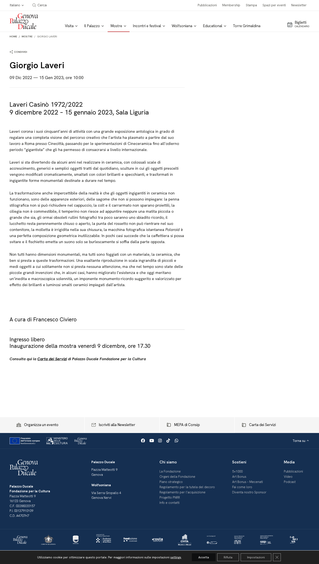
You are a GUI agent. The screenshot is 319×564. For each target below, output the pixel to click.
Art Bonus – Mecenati (247, 482)
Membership (231, 5)
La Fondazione (170, 471)
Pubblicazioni (207, 5)
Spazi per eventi (274, 5)
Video (288, 476)
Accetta (203, 557)
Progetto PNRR (170, 497)
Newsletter (299, 5)
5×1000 (237, 471)
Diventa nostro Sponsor (249, 492)
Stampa (251, 5)
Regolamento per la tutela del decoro (187, 487)
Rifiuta (228, 557)
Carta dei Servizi (52, 358)
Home (13, 36)
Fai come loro (242, 487)
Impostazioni (256, 557)
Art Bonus (239, 476)
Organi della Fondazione (177, 476)
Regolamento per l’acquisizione (183, 492)
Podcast (290, 482)
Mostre (27, 36)
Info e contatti (169, 503)
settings (175, 557)
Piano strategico (171, 482)
